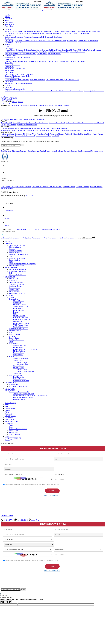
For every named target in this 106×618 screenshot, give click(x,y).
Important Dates (72, 41)
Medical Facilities (59, 61)
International (9, 81)
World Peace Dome (38, 134)
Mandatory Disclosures (12, 151)
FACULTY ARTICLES (9, 98)
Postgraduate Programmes (32, 37)
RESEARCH (9, 388)
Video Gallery (53, 105)
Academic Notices (30, 54)
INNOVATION (10, 390)
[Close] (1, 521)
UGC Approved (73, 33)
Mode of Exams (10, 50)
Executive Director (59, 31)
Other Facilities (81, 61)
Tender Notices (45, 151)
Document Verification (20, 317)
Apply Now (9, 26)
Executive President (45, 31)
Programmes (9, 35)
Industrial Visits (73, 80)
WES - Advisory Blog (62, 52)
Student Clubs (9, 67)
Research (8, 85)
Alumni (7, 17)
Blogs (7, 436)
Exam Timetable (67, 50)
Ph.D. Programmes (43, 128)
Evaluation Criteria (30, 50)
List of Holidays (42, 54)
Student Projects (10, 70)
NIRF (91, 31)
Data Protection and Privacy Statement (90, 151)
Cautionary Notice (26, 151)
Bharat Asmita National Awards (25, 136)
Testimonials (5, 119)
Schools (7, 46)
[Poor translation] (8, 601)
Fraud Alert (36, 151)
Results (75, 50)
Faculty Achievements (23, 57)
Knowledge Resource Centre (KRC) (41, 61)
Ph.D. (43, 37)
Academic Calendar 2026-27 (14, 54)
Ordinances (19, 50)
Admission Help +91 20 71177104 (28, 229)
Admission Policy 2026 (31, 41)
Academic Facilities (11, 61)
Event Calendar (10, 57)
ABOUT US (9, 243)
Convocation (34, 52)
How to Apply (9, 41)
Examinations (9, 48)
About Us (8, 29)
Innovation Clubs (77, 91)
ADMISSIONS (10, 277)
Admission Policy (10, 187)
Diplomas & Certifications (53, 37)
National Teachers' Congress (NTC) (47, 136)
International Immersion (37, 80)
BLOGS (3, 96)
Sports (7, 20)
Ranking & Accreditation (74, 123)
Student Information (54, 54)
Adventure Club (19, 68)
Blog (2, 151)
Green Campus (84, 33)
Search (23, 589)
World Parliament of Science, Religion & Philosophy (62, 134)
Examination (9, 22)
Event (11, 427)
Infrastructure (9, 59)
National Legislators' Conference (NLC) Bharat (16, 134)
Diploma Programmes (67, 238)
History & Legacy (27, 31)
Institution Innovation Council (15, 91)
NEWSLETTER (6, 100)
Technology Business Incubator (94, 91)
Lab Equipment (23, 61)
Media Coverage (63, 105)
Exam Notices (56, 50)
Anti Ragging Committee (27, 119)
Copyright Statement (70, 151)
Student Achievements (12, 65)
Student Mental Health (22, 76)
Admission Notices (60, 41)
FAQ (79, 50)
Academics (8, 44)
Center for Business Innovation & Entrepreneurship (55, 91)
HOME (7, 241)
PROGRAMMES (11, 267)
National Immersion (22, 80)
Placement (8, 414)
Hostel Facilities (92, 41)
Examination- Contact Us (21, 52)
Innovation (8, 87)
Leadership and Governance (74, 31)
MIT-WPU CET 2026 (46, 41)
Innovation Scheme (31, 91)
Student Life (9, 63)
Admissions (9, 39)
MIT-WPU (29, 195)
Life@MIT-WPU (10, 55)
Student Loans (82, 41)
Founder (36, 31)
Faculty (7, 15)
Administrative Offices (60, 33)
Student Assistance (88, 50)
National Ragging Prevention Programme (38, 33)
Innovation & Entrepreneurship (15, 89)
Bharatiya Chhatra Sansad (88, 134)
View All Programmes (85, 238)
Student (14, 102)
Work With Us (9, 24)
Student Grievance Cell (44, 50)
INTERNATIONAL (12, 382)
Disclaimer (59, 151)
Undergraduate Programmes (14, 37)
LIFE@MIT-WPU (11, 336)
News (14, 105)
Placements (8, 19)
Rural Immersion (10, 80)
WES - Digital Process (77, 52)
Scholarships (19, 41)
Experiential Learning (12, 78)
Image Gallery (43, 105)
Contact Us (8, 440)
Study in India (9, 83)
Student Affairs (10, 76)
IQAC (86, 31)
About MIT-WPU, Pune (13, 31)
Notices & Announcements (30, 105)
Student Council (10, 72)
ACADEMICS (10, 295)
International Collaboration (23, 83)
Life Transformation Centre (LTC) (57, 80)
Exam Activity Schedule (47, 52)
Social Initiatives (19, 33)
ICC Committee (41, 119)
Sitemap (53, 151)
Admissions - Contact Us (13, 42)
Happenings (9, 423)
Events (18, 105)
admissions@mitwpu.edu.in (50, 229)
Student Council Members (24, 74)
